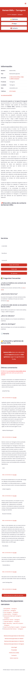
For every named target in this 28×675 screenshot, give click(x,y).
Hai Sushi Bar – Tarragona (10, 608)
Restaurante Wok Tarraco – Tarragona (13, 629)
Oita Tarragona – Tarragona (11, 612)
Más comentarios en (9, 397)
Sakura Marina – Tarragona (10, 614)
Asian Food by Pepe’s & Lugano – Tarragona (15, 627)
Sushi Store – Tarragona (10, 610)
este (8, 300)
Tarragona (14, 14)
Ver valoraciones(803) (6, 95)
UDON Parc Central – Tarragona (12, 619)
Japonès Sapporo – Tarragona (11, 621)
